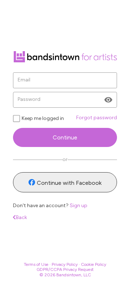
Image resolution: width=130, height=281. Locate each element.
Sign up (78, 205)
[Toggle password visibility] (108, 99)
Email (24, 79)
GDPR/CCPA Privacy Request (65, 269)
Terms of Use (36, 264)
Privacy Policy (65, 264)
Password (29, 99)
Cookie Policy (93, 264)
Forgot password (96, 118)
